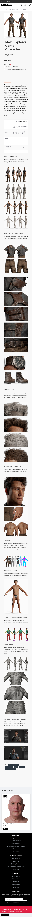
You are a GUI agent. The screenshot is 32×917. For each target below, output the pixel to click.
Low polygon (15, 764)
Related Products (7, 791)
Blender (7, 769)
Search (17, 9)
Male (10, 764)
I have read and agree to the (16, 902)
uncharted (22, 767)
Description (7, 81)
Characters (11, 9)
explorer (16, 767)
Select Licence (7, 64)
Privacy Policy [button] (19, 911)
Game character (9, 767)
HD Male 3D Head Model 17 (9, 824)
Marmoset (13, 769)
